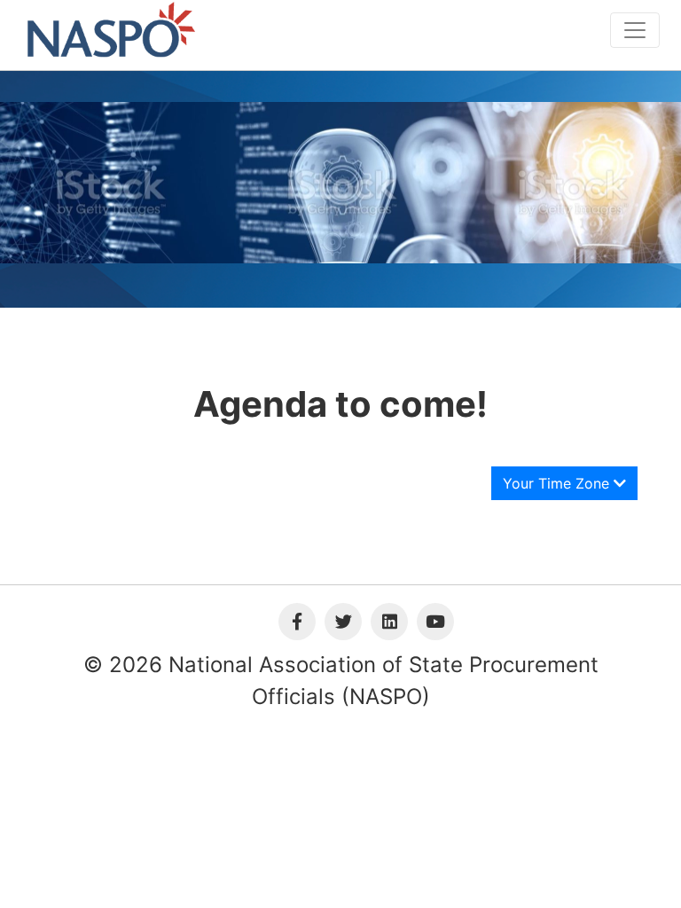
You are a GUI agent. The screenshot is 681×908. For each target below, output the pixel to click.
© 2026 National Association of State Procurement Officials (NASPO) (341, 680)
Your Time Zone (558, 483)
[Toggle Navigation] (635, 30)
